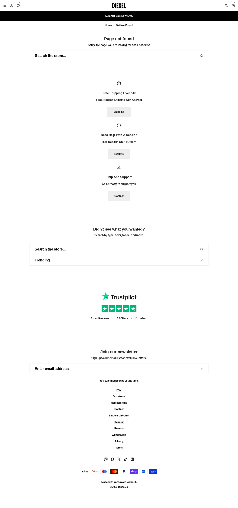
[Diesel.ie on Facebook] (112, 459)
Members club (119, 402)
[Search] (226, 5)
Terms (119, 447)
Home (108, 25)
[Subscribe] (201, 369)
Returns (119, 153)
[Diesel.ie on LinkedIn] (132, 459)
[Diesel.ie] (119, 5)
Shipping (119, 112)
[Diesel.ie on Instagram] (105, 459)
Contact (119, 196)
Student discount (119, 415)
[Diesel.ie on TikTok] (125, 459)
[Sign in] (11, 5)
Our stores (119, 396)
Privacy (119, 441)
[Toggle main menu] (4, 5)
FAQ (119, 389)
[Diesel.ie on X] (119, 459)
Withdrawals (119, 434)
